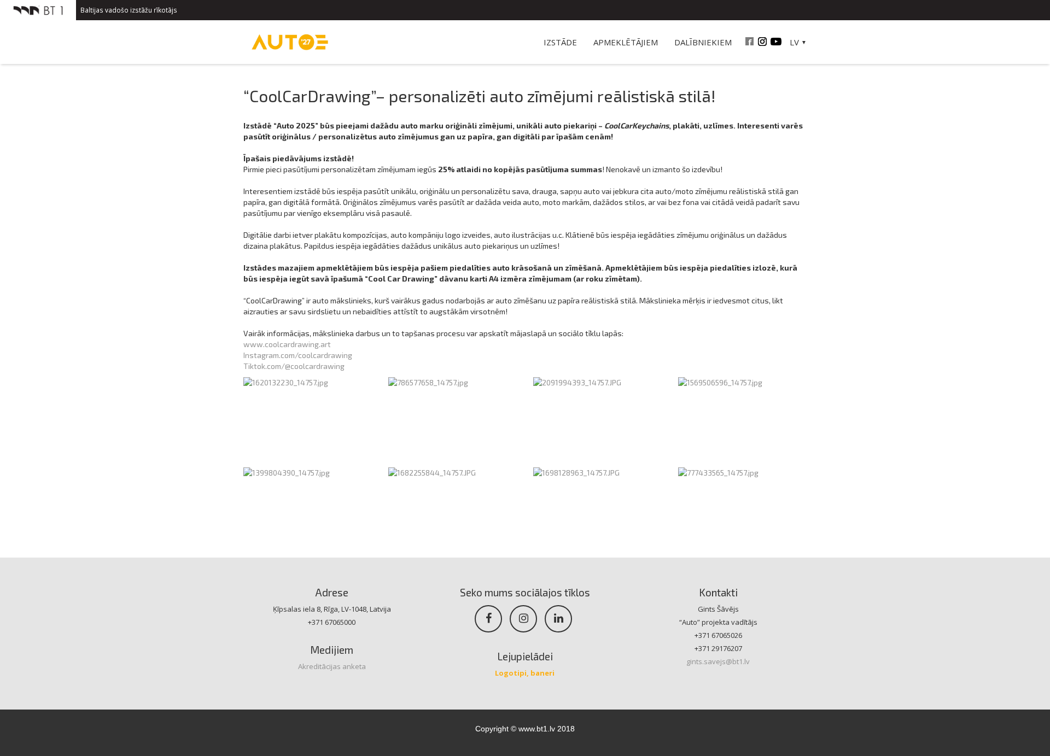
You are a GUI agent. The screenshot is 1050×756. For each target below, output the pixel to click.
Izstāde (560, 42)
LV (794, 42)
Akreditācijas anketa (332, 666)
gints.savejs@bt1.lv (718, 661)
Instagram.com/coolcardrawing (297, 355)
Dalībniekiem (703, 42)
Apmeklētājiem (625, 42)
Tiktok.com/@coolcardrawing (294, 366)
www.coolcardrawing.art (287, 344)
